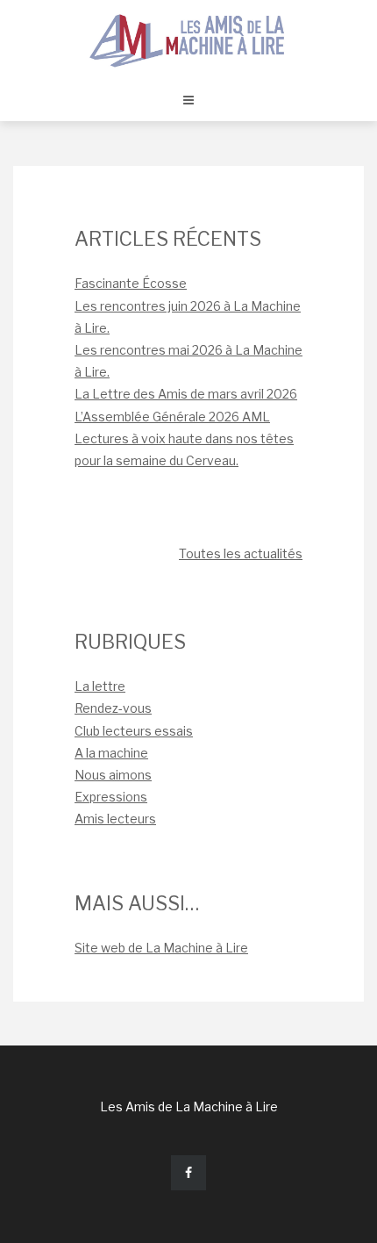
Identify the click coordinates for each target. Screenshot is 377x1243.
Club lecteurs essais (134, 730)
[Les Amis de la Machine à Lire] (188, 39)
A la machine (111, 752)
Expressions (111, 796)
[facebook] (188, 1172)
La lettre (100, 686)
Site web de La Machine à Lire (161, 947)
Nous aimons (113, 774)
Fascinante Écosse (131, 283)
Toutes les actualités (240, 553)
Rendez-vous (113, 708)
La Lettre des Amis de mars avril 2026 (186, 393)
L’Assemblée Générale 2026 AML (172, 416)
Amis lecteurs (115, 818)
